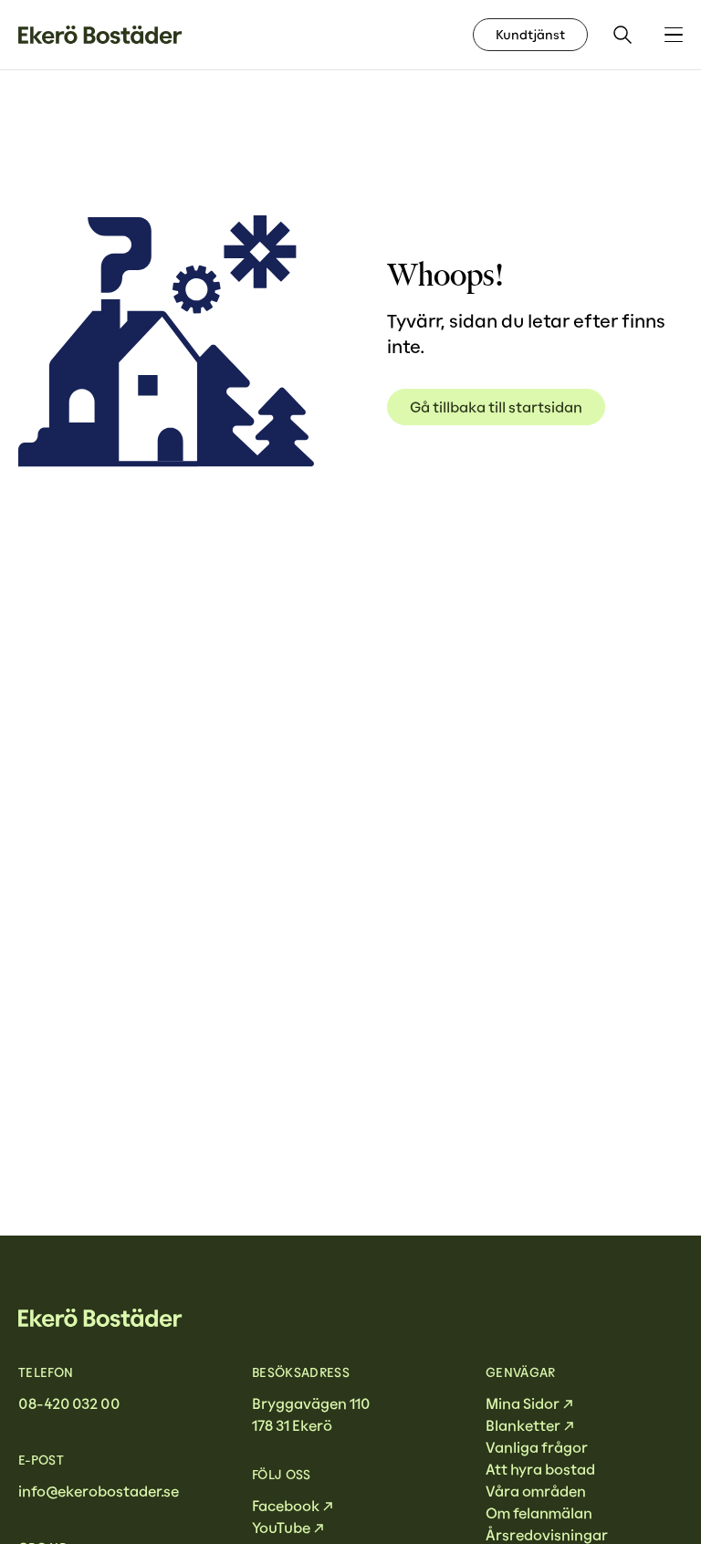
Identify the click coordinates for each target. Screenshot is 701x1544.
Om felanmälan (539, 1513)
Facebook (285, 1505)
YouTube (281, 1527)
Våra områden (536, 1491)
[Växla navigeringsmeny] (673, 34)
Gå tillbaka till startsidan (496, 407)
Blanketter (523, 1425)
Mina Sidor (523, 1403)
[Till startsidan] (100, 35)
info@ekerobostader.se (98, 1491)
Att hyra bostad (540, 1469)
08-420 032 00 (69, 1403)
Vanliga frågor (537, 1447)
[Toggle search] (622, 34)
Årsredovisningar (547, 1535)
